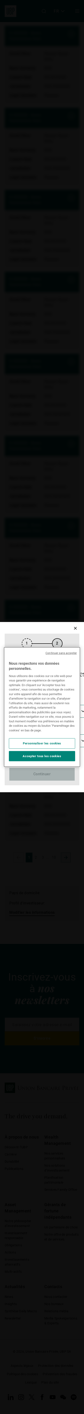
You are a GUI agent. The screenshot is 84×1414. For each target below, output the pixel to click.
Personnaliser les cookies (42, 743)
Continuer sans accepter (61, 653)
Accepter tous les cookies (42, 756)
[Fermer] (75, 628)
